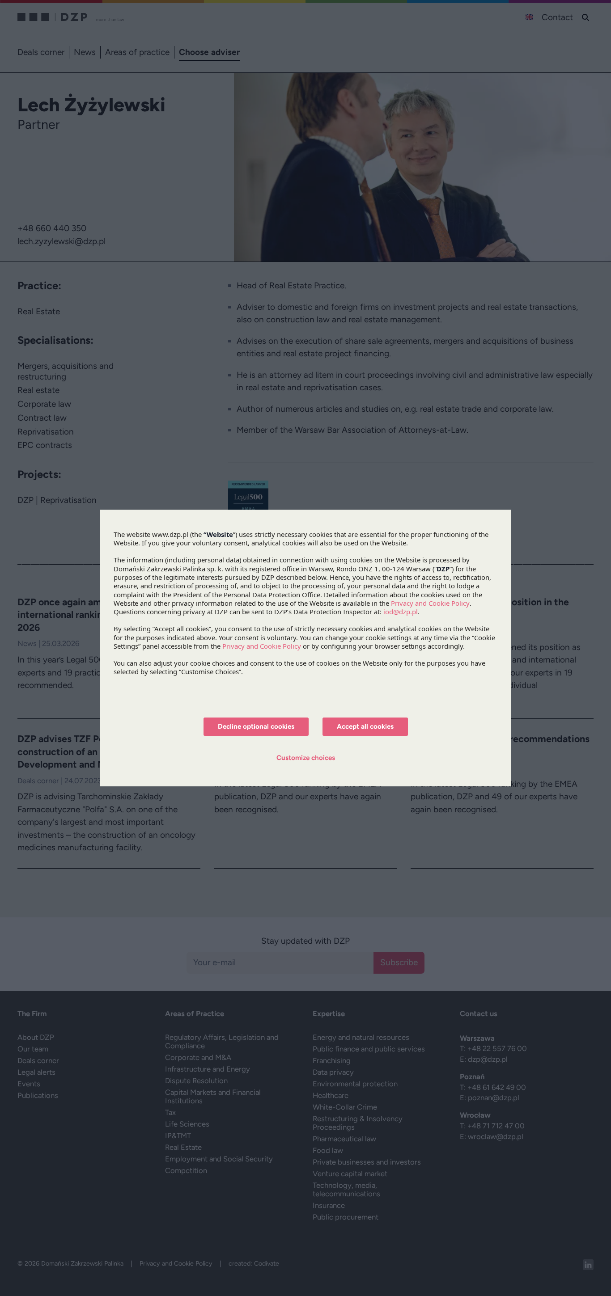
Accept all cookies (365, 726)
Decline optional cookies (256, 726)
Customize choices (305, 758)
